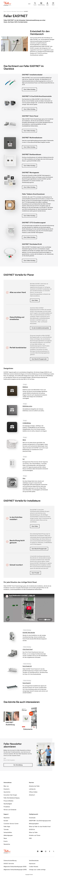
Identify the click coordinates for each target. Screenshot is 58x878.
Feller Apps (7, 826)
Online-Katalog (27, 630)
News (5, 838)
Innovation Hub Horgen (10, 795)
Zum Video (35, 300)
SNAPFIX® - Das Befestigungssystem (40, 820)
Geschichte (7, 792)
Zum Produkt (35, 572)
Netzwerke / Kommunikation (17, 11)
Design (25, 384)
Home (5, 11)
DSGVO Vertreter (9, 863)
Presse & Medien (8, 800)
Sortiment (9, 11)
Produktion (7, 806)
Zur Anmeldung (18, 765)
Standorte (6, 789)
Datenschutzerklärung (10, 860)
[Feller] (7, 4)
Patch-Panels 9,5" (27, 666)
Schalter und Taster (34, 835)
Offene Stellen (33, 792)
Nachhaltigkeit (8, 803)
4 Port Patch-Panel (27, 649)
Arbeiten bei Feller (34, 786)
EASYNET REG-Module (29, 632)
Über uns (6, 786)
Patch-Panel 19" (27, 683)
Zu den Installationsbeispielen (40, 328)
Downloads (32, 817)
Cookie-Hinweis (33, 866)
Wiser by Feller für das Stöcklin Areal (39, 826)
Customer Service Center (11, 823)
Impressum (32, 863)
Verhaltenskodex (34, 860)
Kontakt (6, 820)
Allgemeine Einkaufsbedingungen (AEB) (15, 866)
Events (6, 841)
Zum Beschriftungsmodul (39, 359)
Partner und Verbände (10, 809)
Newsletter (7, 844)
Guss (24, 478)
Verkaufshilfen (8, 832)
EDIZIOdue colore (27, 406)
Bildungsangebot (34, 823)
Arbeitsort (32, 795)
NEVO (24, 439)
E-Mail (5, 758)
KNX (30, 838)
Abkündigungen (8, 835)
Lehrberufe (32, 789)
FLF (24, 459)
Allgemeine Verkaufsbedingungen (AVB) (15, 869)
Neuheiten (7, 817)
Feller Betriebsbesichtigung (11, 798)
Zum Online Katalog (29, 89)
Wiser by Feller (33, 832)
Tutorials (6, 829)
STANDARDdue (27, 423)
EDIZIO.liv (25, 386)
